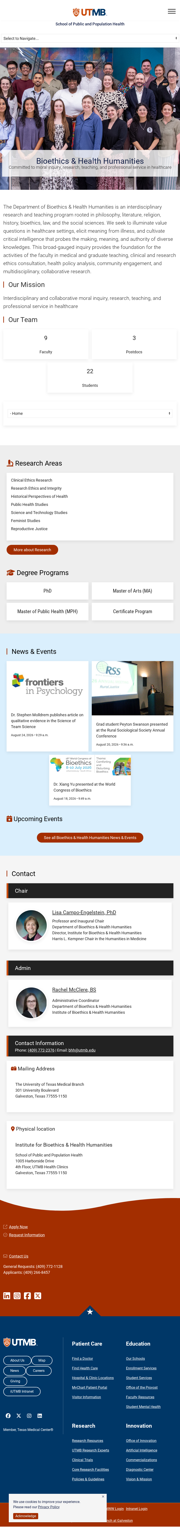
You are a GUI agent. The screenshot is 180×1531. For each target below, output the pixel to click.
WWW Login (114, 1509)
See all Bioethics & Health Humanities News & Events (90, 837)
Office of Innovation (141, 1441)
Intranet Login (137, 1509)
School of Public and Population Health (90, 24)
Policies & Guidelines (88, 1479)
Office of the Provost (142, 1387)
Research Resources (87, 1441)
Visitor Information (86, 1397)
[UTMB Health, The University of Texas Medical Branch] (20, 1343)
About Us (17, 1360)
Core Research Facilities (90, 1470)
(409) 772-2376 (41, 1050)
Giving (15, 1381)
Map (41, 1360)
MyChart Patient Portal (89, 1387)
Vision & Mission (139, 1479)
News (14, 1371)
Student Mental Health (143, 1407)
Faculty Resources (140, 1397)
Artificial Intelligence (141, 1450)
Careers (39, 1371)
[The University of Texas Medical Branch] (90, 13)
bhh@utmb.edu (81, 1050)
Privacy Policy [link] (49, 1507)
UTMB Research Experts (90, 1450)
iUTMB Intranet (22, 1391)
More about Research (32, 549)
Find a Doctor (82, 1359)
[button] (103, 1496)
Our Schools (135, 1359)
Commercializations (141, 1460)
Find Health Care (85, 1368)
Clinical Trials (82, 1460)
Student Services (139, 1378)
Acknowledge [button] (25, 1516)
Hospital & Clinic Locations (93, 1378)
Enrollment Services (141, 1368)
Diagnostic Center (139, 1470)
